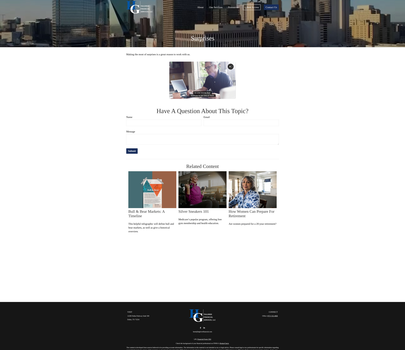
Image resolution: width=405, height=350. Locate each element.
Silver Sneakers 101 (193, 211)
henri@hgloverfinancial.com (202, 332)
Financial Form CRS (204, 339)
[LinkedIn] (204, 327)
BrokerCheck (224, 343)
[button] (200, 7)
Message (130, 131)
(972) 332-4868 (272, 316)
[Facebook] (200, 327)
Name (129, 117)
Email (207, 117)
